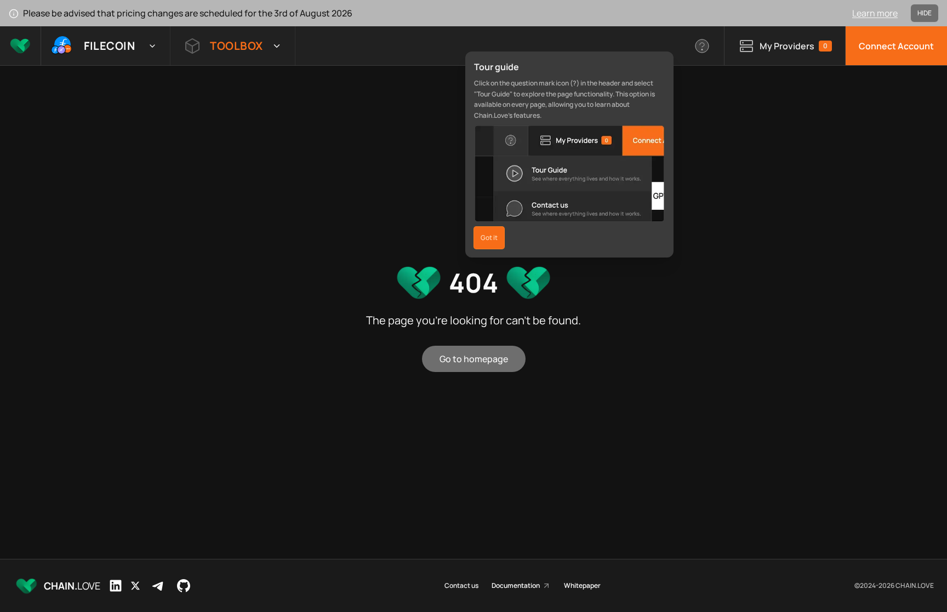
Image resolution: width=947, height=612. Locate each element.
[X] (135, 585)
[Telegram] (158, 586)
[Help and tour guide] (702, 45)
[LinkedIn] (115, 585)
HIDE (924, 13)
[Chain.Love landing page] (20, 45)
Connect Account (896, 46)
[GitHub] (183, 585)
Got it (489, 237)
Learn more (875, 13)
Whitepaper (582, 585)
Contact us (461, 585)
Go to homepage (474, 359)
